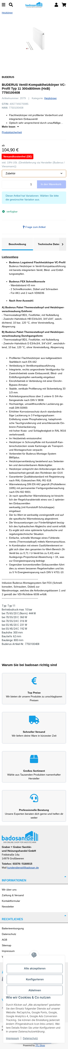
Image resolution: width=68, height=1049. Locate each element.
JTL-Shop (40, 1045)
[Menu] (3, 5)
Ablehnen (34, 990)
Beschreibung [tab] (17, 244)
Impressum (8, 951)
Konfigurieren (35, 979)
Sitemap (6, 945)
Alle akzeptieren (35, 968)
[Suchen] (11, 5)
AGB (4, 939)
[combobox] (34, 173)
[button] (56, 5)
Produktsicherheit (12, 132)
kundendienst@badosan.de (23, 867)
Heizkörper (50, 98)
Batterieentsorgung (13, 928)
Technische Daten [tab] (49, 244)
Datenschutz (9, 934)
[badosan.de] (34, 4)
